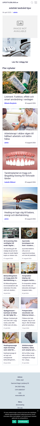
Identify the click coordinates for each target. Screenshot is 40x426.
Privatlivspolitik (23, 421)
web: (19, 393)
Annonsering (20, 405)
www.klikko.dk (20, 395)
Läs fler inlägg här (20, 62)
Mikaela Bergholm (10, 103)
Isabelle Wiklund (9, 182)
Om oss (20, 408)
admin (15, 12)
